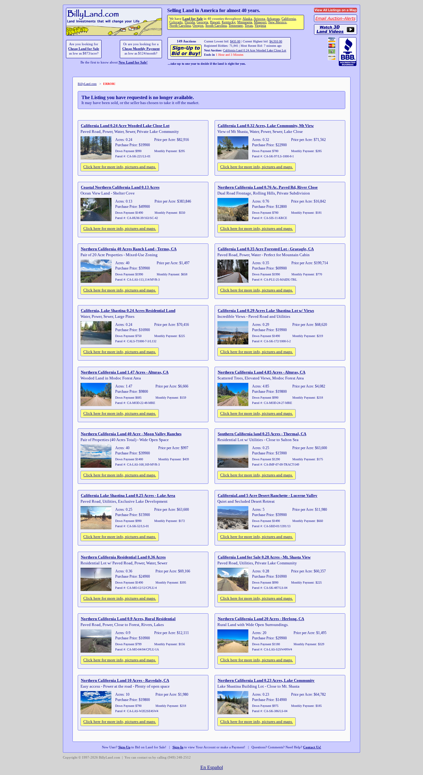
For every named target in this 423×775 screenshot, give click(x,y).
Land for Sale (192, 18)
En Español (211, 767)
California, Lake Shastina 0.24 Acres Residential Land (128, 310)
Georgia (202, 22)
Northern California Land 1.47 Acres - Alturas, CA (124, 372)
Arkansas (273, 18)
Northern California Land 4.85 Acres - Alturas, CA (261, 372)
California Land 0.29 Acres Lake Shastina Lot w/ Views (266, 310)
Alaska (247, 18)
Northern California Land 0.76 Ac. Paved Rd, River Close (268, 187)
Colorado (176, 22)
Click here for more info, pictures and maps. (119, 166)
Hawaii (215, 22)
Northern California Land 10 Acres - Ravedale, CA (125, 680)
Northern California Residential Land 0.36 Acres (123, 557)
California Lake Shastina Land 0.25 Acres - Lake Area (128, 495)
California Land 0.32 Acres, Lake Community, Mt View (266, 125)
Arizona (259, 18)
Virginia (260, 25)
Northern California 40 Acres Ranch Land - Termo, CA (129, 249)
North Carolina (180, 25)
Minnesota (244, 22)
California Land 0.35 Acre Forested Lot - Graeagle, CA (266, 249)
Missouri (260, 22)
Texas (249, 25)
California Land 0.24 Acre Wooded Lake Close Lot (254, 50)
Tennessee (236, 25)
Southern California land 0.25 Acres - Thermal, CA (262, 433)
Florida (190, 22)
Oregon (198, 25)
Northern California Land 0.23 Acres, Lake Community (266, 680)
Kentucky (228, 22)
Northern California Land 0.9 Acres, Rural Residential (128, 618)
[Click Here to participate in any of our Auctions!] (186, 56)
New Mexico (277, 22)
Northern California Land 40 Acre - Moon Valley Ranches (131, 433)
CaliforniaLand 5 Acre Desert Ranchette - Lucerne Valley (267, 495)
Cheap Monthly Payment (141, 48)
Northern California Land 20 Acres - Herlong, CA (261, 618)
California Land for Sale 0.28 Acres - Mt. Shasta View (264, 557)
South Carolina (216, 25)
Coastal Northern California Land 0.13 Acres (120, 187)
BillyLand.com (87, 83)
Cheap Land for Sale (83, 48)
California (288, 18)
